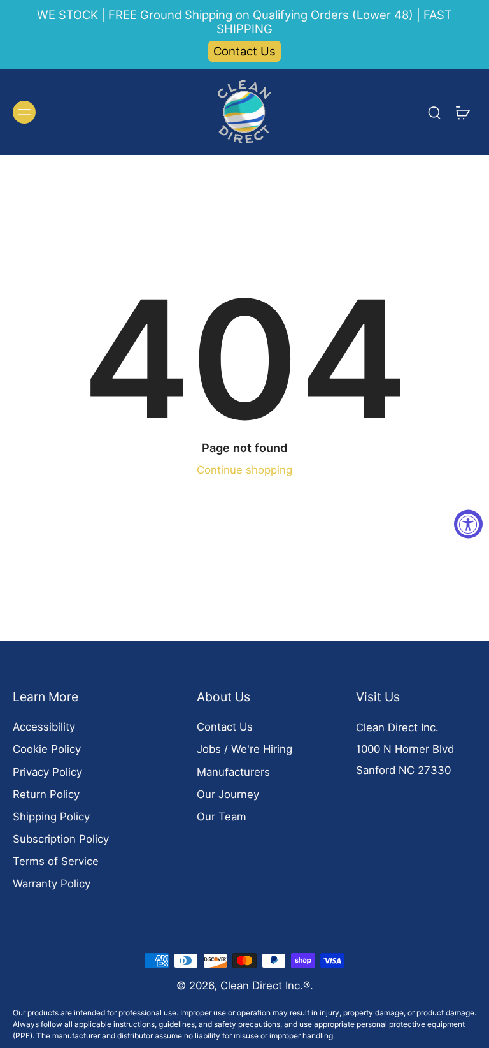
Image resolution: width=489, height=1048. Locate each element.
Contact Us (244, 51)
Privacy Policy (47, 772)
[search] (434, 112)
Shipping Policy (51, 816)
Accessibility (44, 726)
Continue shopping (244, 469)
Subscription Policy (61, 839)
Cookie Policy (47, 749)
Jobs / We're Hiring (244, 749)
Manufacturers (233, 772)
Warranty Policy (51, 883)
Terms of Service (56, 861)
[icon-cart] (462, 112)
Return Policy (46, 794)
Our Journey (228, 794)
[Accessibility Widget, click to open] (468, 524)
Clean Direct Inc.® (265, 985)
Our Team (221, 816)
